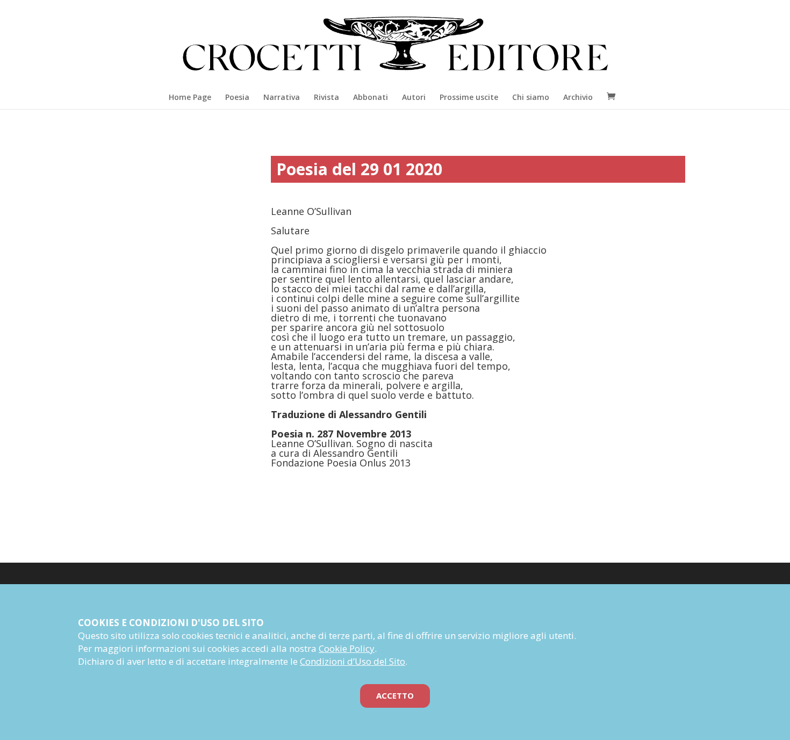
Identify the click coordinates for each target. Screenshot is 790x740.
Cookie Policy (347, 648)
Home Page (190, 97)
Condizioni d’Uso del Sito (352, 661)
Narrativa (281, 97)
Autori (414, 97)
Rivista (326, 97)
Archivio (578, 97)
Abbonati (370, 97)
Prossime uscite (469, 97)
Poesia (237, 97)
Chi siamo (530, 97)
